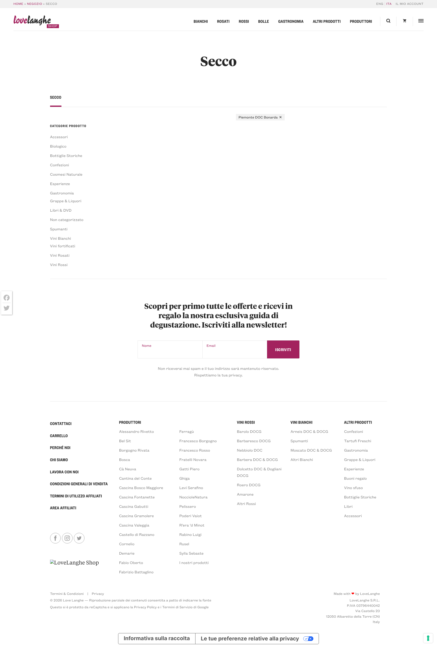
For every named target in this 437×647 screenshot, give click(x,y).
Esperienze (60, 183)
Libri (348, 506)
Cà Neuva (127, 468)
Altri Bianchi (302, 459)
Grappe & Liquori (65, 200)
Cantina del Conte (135, 478)
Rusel (184, 543)
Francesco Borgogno (198, 440)
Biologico (58, 146)
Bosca (124, 459)
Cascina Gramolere (136, 515)
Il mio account (410, 4)
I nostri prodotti (194, 562)
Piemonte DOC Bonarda (258, 117)
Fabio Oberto (131, 562)
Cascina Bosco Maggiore (141, 487)
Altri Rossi (246, 503)
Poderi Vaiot (190, 515)
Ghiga (184, 478)
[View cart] (404, 21)
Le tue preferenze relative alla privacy (250, 638)
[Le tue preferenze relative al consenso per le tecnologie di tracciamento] (428, 638)
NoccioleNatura (193, 496)
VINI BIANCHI (302, 422)
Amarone (245, 494)
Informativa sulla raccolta (157, 638)
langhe (32, 21)
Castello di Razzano (137, 534)
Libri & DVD (61, 210)
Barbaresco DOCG (254, 440)
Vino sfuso (353, 487)
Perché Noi (60, 447)
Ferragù (186, 431)
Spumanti (59, 228)
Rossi (244, 21)
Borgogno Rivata (134, 450)
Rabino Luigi (190, 534)
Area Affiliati (63, 507)
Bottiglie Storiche (66, 155)
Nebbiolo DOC (250, 450)
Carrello (59, 435)
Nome (146, 345)
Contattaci (61, 423)
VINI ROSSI (246, 422)
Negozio (34, 4)
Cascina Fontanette (137, 496)
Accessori (59, 136)
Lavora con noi (64, 471)
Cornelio (127, 543)
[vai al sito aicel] (74, 567)
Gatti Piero (189, 468)
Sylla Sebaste (191, 553)
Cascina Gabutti (133, 506)
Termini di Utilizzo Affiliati (76, 495)
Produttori (361, 21)
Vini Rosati (60, 255)
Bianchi (201, 21)
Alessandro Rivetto (136, 431)
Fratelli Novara (192, 459)
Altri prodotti (327, 21)
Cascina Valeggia (134, 525)
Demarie (127, 553)
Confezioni (59, 164)
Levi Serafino (191, 487)
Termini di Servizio (177, 606)
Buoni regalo (355, 478)
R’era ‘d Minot (191, 525)
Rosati (223, 21)
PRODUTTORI (130, 422)
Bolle (263, 21)
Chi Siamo (59, 459)
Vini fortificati (62, 245)
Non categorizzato (66, 219)
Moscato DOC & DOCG (311, 450)
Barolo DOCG (249, 431)
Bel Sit (125, 440)
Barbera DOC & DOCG (257, 459)
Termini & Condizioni (67, 593)
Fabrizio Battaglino (136, 571)
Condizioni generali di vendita (79, 483)
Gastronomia (290, 21)
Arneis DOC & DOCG (309, 431)
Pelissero (187, 506)
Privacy (98, 593)
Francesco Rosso (194, 450)
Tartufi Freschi (357, 440)
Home (18, 4)
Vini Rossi (59, 264)
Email (211, 345)
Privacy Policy (145, 606)
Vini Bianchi (60, 238)
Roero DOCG (248, 484)
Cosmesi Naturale (66, 174)
